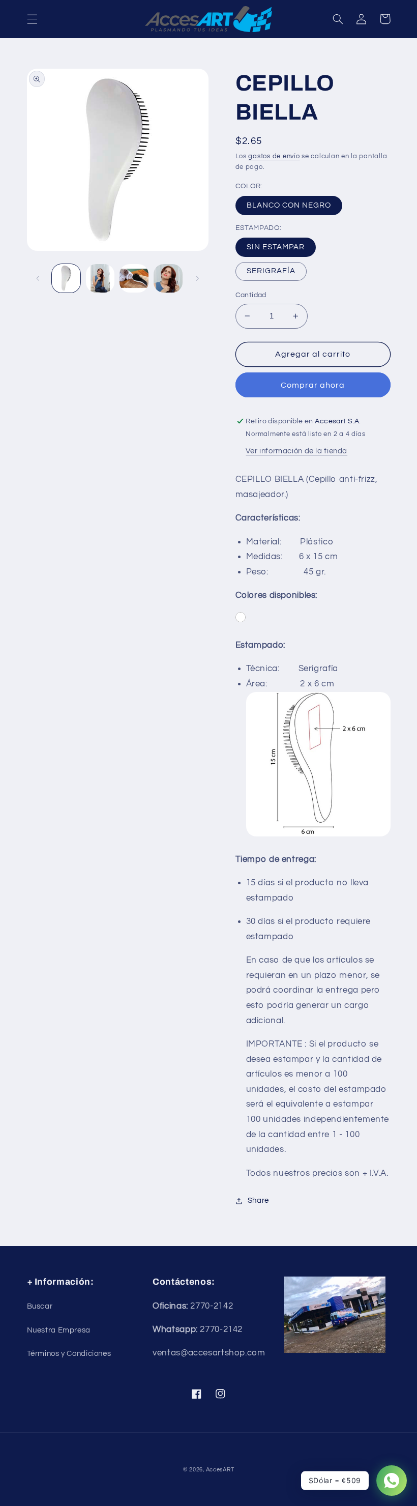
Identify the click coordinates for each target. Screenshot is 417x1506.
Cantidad (250, 295)
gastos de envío (274, 156)
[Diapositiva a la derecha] (197, 278)
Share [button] (258, 1200)
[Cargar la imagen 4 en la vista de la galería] (168, 278)
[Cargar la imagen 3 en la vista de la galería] (134, 278)
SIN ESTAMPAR (276, 247)
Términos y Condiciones (69, 1353)
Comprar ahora (313, 385)
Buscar (40, 1306)
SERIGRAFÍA (271, 271)
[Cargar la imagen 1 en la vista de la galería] (66, 278)
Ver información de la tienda (296, 451)
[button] (32, 19)
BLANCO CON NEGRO (289, 205)
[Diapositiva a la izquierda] (38, 278)
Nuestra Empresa (59, 1330)
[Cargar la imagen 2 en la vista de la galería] (100, 278)
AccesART (220, 1469)
